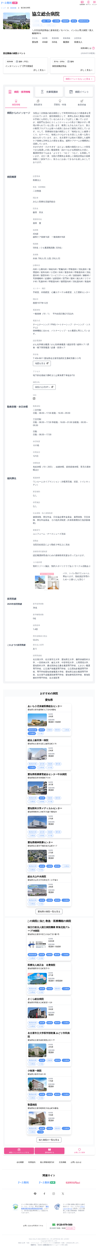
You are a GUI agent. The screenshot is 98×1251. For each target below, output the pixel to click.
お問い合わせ (76, 1162)
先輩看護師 (52, 91)
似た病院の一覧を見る (49, 1139)
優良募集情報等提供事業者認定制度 (35, 1207)
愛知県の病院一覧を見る (49, 911)
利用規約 (31, 1162)
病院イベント (82, 91)
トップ (3, 8)
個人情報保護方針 (47, 1162)
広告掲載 (62, 1162)
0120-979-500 (64, 1224)
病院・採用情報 (22, 91)
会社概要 (20, 1162)
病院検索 (13, 8)
